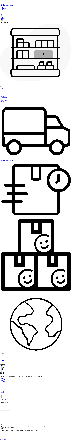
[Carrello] (36, 16)
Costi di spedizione (4, 8)
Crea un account (2, 14)
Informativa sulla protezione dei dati (18, 409)
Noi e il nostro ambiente (3, 390)
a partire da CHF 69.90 (7, 5)
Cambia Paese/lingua (5, 398)
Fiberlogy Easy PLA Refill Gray (4, 97)
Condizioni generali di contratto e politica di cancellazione (6, 401)
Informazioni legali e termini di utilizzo (4, 400)
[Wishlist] (1, 15)
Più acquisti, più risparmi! (3, 388)
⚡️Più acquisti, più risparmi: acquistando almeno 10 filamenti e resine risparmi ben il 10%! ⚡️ (9, 2)
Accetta (1, 410)
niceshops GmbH (4, 399)
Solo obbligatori (3, 410)
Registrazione (2, 384)
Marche (2, 88)
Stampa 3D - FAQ (3, 389)
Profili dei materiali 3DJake (3, 387)
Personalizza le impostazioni (7, 410)
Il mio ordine (2, 378)
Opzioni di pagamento (3, 379)
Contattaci (3, 9)
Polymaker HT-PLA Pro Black (4, 100)
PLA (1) (4, 89)
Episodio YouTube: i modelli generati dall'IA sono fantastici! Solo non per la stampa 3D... (9, 92)
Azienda (2, 403)
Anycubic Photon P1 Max (3, 101)
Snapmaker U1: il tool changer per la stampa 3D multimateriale (6, 91)
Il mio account (2, 380)
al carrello (2, 1)
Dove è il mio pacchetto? (3, 385)
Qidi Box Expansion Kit (3, 96)
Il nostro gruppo (2, 392)
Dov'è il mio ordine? (4, 7)
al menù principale (3, 0)
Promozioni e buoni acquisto (3, 381)
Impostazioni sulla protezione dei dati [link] (4, 402)
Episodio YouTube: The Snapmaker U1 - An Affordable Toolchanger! (7, 93)
